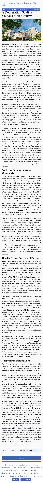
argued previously (12, 430)
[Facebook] (34, 450)
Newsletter (21, 458)
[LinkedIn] (40, 450)
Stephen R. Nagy (19, 9)
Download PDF (26, 450)
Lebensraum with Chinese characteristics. (18, 428)
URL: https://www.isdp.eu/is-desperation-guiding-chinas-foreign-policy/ (10, 450)
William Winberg (34, 9)
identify (5, 95)
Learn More (26, 479)
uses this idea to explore (19, 183)
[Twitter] (37, 450)
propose (38, 128)
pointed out (26, 247)
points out (31, 56)
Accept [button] (15, 479)
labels (36, 341)
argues (20, 210)
